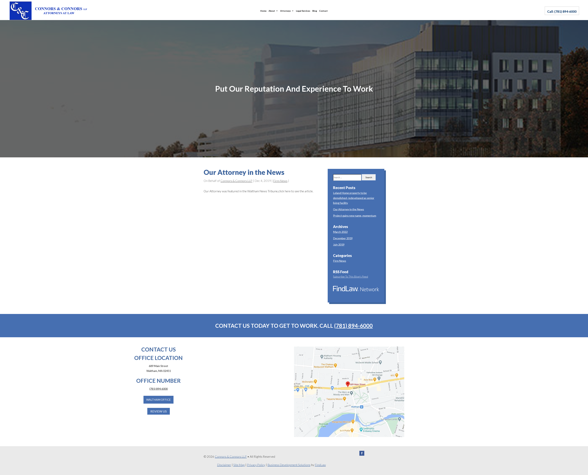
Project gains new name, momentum (354, 215)
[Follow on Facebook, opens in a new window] (361, 453)
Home (263, 11)
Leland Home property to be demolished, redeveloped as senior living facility (353, 198)
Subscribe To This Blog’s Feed (350, 276)
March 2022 (340, 232)
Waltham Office (158, 399)
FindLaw (320, 465)
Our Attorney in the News (348, 209)
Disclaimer (224, 465)
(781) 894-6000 (565, 11)
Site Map (239, 465)
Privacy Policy (256, 465)
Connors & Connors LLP (236, 180)
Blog (314, 11)
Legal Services (303, 11)
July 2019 (338, 244)
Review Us (158, 411)
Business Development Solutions (289, 465)
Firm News (280, 180)
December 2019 (342, 238)
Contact (323, 11)
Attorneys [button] (285, 11)
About (272, 11)
